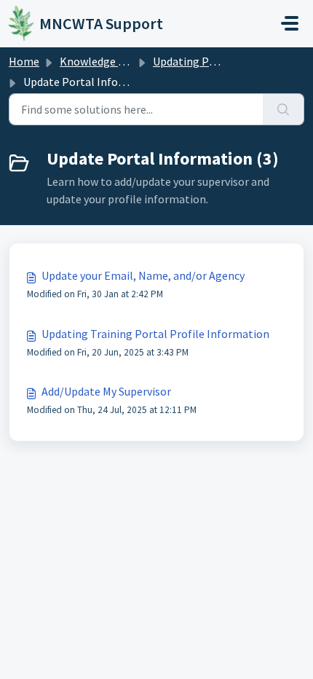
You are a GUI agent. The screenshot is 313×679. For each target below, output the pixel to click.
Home (24, 61)
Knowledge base (100, 61)
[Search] (283, 109)
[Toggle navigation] (289, 23)
